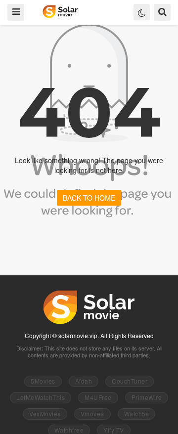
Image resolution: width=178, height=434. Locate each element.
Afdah (83, 381)
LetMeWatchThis (40, 397)
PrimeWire (147, 397)
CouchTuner (129, 381)
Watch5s (136, 413)
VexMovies (45, 413)
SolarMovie (60, 11)
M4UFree (98, 397)
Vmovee (92, 413)
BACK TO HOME (89, 198)
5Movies (43, 381)
